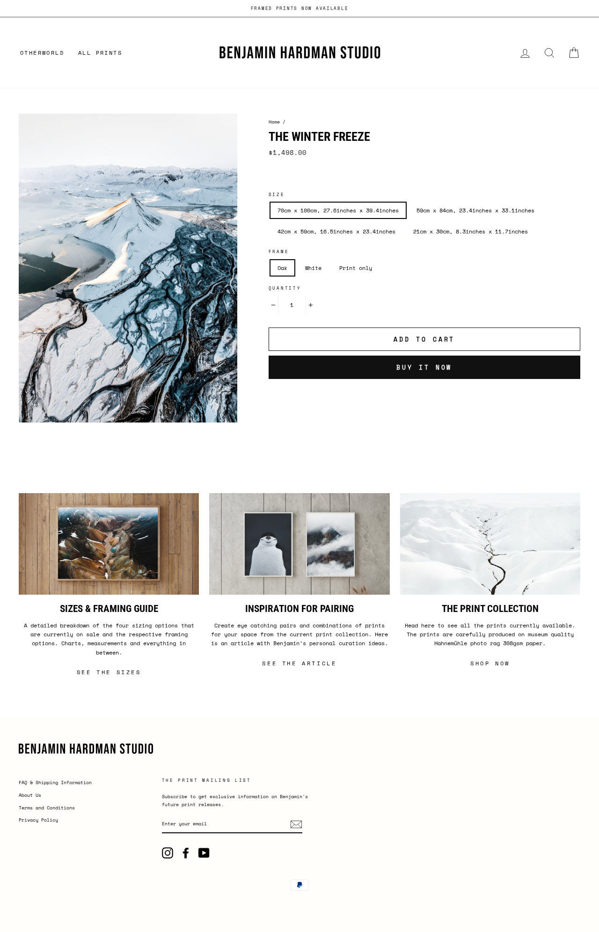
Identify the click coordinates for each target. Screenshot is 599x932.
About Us (30, 795)
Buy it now (424, 367)
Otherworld (42, 53)
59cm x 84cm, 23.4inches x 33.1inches (475, 210)
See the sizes (109, 672)
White (313, 268)
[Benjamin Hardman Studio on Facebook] (185, 853)
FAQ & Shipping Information (55, 782)
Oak (282, 268)
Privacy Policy (38, 819)
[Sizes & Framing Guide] (109, 544)
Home (274, 121)
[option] (299, 8)
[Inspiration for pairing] (299, 544)
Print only (355, 268)
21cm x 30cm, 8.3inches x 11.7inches (470, 231)
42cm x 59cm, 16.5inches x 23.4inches (336, 231)
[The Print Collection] (490, 544)
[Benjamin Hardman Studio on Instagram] (167, 853)
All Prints (100, 53)
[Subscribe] (296, 824)
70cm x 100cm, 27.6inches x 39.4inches (338, 210)
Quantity (285, 288)
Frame (279, 251)
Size (277, 194)
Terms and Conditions (47, 807)
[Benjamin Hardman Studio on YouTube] (204, 853)
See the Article (299, 663)
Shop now (490, 663)
